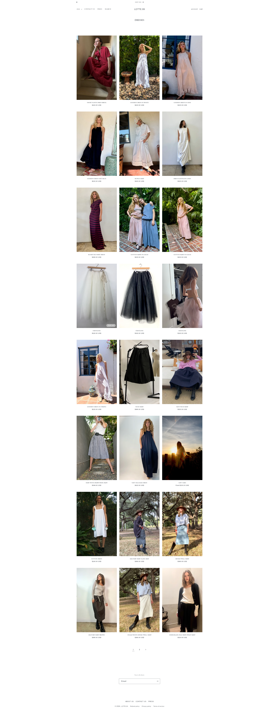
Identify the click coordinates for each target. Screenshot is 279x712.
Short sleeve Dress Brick (96, 102)
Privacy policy (146, 706)
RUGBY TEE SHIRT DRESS (96, 255)
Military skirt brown (96, 635)
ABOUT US (129, 701)
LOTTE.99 (124, 706)
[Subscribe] (157, 681)
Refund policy (135, 706)
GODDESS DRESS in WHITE (139, 102)
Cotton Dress (96, 559)
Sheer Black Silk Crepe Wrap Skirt (182, 635)
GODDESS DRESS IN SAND (182, 102)
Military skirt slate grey (139, 559)
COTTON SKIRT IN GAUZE (139, 255)
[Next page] (145, 649)
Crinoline (96, 331)
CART (201, 9)
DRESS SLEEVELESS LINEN (182, 179)
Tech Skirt (139, 407)
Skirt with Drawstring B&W (96, 483)
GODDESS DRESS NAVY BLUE (96, 179)
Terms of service (158, 706)
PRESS (151, 701)
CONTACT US (141, 701)
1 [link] (133, 649)
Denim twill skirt (182, 559)
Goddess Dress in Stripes (96, 407)
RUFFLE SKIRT (139, 179)
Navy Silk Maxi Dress (139, 483)
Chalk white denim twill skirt (139, 635)
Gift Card (182, 483)
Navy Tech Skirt (182, 407)
